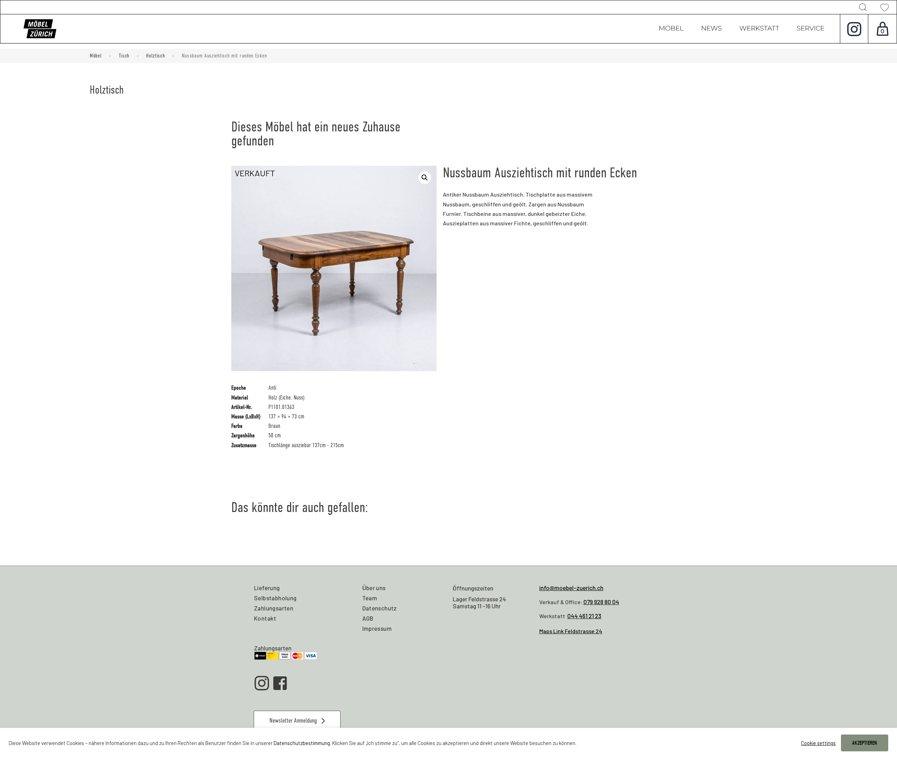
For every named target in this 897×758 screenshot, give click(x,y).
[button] (424, 177)
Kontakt (265, 618)
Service (810, 29)
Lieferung (267, 587)
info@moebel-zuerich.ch (571, 587)
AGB (368, 618)
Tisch (124, 56)
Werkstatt (759, 29)
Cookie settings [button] (818, 743)
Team (369, 597)
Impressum (377, 628)
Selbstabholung (275, 597)
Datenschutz (379, 608)
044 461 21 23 (584, 615)
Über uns (374, 587)
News (711, 29)
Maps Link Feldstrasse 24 (570, 631)
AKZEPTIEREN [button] (864, 743)
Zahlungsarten (273, 608)
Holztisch (155, 56)
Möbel (671, 29)
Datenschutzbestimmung (302, 743)
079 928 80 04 (601, 601)
